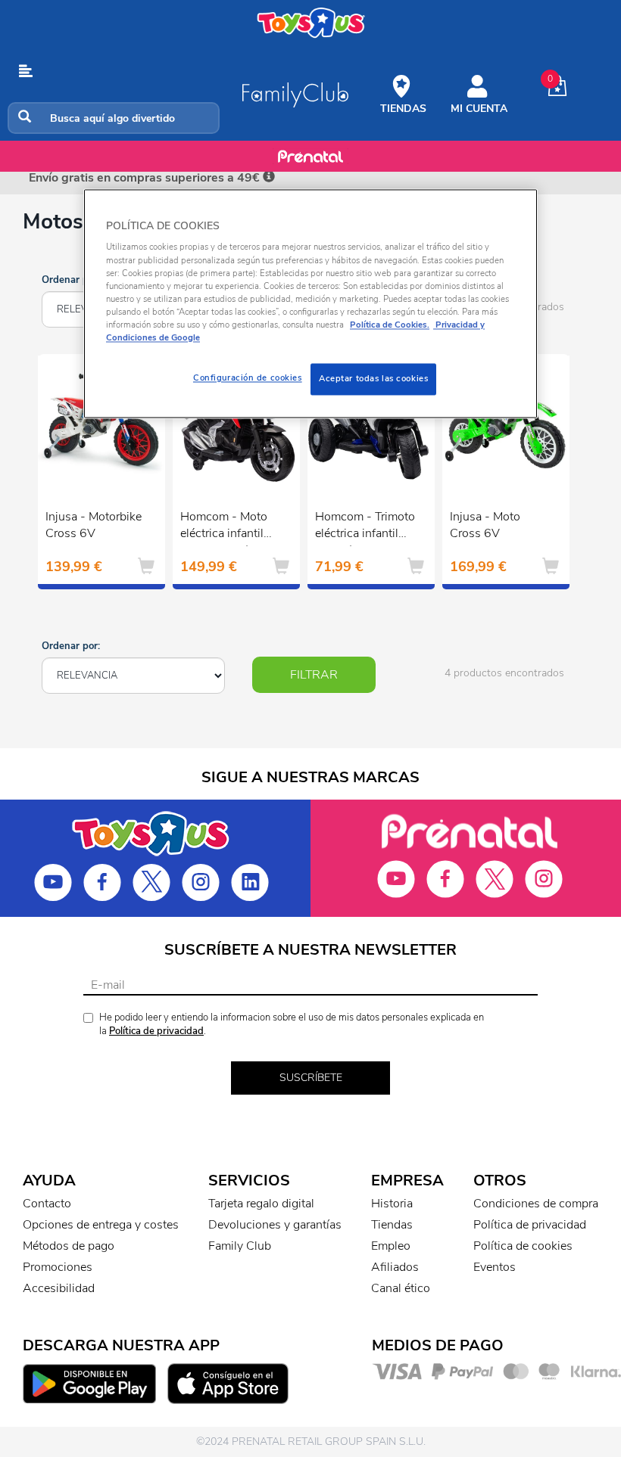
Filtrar (314, 674)
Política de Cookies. (389, 324)
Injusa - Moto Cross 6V (485, 525)
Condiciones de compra (535, 1203)
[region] (310, 303)
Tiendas (392, 1224)
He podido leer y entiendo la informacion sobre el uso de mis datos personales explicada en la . (291, 1025)
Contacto (47, 1203)
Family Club (239, 1246)
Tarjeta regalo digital (261, 1203)
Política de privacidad (156, 1031)
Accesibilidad (59, 1288)
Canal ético (400, 1288)
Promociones (57, 1267)
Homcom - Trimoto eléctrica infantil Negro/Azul (365, 527)
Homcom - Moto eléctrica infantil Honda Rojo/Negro (229, 527)
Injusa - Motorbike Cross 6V (93, 525)
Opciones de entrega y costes (101, 1224)
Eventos (494, 1267)
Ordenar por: (71, 280)
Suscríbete (310, 1077)
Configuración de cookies (247, 377)
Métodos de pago (68, 1246)
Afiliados (395, 1267)
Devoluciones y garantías (275, 1224)
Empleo (390, 1246)
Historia (392, 1203)
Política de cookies (523, 1246)
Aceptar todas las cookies (373, 378)
